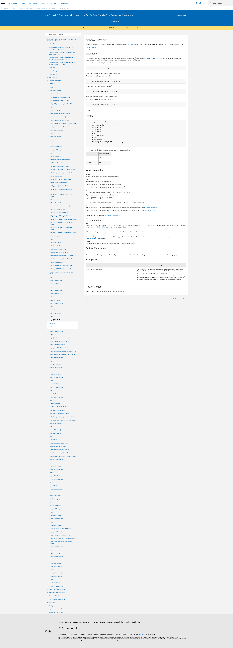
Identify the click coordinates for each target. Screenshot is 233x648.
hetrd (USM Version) (55, 300)
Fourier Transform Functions (57, 599)
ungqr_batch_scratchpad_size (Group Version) (63, 538)
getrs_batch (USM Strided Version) (59, 252)
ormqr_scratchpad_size (56, 377)
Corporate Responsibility (115, 622)
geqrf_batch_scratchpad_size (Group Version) (63, 123)
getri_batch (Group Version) (57, 209)
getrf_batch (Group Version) (58, 163)
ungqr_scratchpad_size (56, 547)
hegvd (51, 287)
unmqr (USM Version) (56, 563)
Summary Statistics (54, 596)
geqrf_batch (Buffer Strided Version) (60, 113)
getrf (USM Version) (55, 156)
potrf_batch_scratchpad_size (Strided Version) (63, 420)
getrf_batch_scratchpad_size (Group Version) (62, 169)
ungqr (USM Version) (55, 525)
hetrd (51, 297)
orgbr (51, 316)
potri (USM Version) (55, 430)
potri (51, 426)
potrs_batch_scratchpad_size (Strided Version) (63, 456)
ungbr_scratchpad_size (56, 518)
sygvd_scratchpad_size (56, 479)
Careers (102, 622)
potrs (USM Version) (55, 440)
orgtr (51, 361)
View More (114, 21)
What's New (52, 44)
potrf (51, 400)
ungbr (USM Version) (55, 515)
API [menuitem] (51, 327)
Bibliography (52, 606)
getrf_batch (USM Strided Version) (59, 166)
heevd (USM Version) (56, 280)
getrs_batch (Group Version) (58, 249)
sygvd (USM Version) (55, 476)
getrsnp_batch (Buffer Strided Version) (61, 265)
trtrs (51, 502)
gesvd (51, 143)
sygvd (51, 472)
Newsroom (86, 622)
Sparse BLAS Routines (55, 80)
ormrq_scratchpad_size (56, 387)
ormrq (51, 380)
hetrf (51, 307)
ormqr (51, 371)
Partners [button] (54, 3)
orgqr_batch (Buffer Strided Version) (60, 341)
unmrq (52, 570)
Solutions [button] (33, 3)
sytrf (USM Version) (55, 495)
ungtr (51, 550)
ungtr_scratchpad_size (56, 556)
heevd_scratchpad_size (56, 284)
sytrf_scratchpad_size (56, 499)
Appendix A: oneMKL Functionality (58, 609)
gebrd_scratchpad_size (56, 94)
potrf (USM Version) (55, 403)
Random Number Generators (57, 592)
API (90, 49)
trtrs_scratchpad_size (56, 509)
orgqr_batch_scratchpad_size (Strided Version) (63, 354)
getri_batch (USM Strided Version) (59, 212)
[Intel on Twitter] (63, 628)
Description (92, 47)
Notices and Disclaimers (56, 612)
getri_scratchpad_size (56, 236)
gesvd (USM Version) (56, 146)
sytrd (51, 482)
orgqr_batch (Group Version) (58, 344)
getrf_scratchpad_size (56, 176)
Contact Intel (77, 622)
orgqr (51, 334)
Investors (95, 622)
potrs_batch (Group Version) (58, 446)
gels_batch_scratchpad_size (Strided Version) (63, 104)
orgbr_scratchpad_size (56, 331)
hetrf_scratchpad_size (56, 313)
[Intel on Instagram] (76, 628)
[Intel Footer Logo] (48, 631)
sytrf (51, 492)
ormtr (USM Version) (55, 394)
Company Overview (64, 622)
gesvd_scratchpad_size (56, 150)
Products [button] (13, 3)
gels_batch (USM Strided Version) (59, 100)
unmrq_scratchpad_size (56, 576)
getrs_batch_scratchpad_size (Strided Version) (63, 259)
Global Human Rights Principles (170, 638)
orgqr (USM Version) (55, 338)
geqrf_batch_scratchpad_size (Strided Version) (63, 127)
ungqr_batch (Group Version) (58, 532)
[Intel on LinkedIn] (67, 628)
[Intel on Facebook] (59, 628)
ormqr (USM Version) (56, 374)
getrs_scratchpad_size (56, 262)
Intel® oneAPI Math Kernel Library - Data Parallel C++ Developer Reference (62, 40)
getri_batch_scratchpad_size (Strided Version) (63, 219)
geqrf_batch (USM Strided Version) (59, 120)
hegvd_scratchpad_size (56, 293)
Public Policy (136, 622)
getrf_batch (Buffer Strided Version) (60, 159)
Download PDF (181, 15)
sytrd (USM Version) (55, 486)
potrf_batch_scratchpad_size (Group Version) (62, 417)
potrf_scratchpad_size (56, 423)
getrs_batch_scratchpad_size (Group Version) (63, 255)
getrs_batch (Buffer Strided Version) (60, 246)
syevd (51, 463)
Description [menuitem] (53, 324)
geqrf (51, 107)
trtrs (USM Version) (55, 505)
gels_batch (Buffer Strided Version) (60, 97)
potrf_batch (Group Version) (58, 410)
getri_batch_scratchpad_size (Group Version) (62, 216)
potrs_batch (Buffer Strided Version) (60, 443)
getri (51, 199)
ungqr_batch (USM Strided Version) (60, 535)
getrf (51, 153)
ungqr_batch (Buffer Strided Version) (60, 528)
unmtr (51, 579)
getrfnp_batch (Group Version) (58, 182)
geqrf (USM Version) (55, 110)
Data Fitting (52, 602)
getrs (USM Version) (55, 242)
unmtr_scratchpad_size (56, 586)
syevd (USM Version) (55, 466)
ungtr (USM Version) (55, 553)
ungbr (51, 512)
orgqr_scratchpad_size (56, 357)
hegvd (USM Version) (56, 290)
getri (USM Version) (55, 202)
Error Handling (53, 74)
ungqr (51, 522)
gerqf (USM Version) (55, 136)
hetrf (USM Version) (55, 310)
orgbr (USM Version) (56, 320)
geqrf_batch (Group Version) (58, 117)
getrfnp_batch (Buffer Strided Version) (60, 179)
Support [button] (23, 3)
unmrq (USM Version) (56, 573)
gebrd (51, 87)
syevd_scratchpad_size (56, 469)
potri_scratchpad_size (56, 433)
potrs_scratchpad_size (56, 459)
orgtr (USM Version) (55, 364)
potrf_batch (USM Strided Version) (59, 413)
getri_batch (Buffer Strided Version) (60, 206)
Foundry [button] (64, 3)
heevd (51, 277)
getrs (51, 239)
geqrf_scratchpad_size (56, 130)
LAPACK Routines (54, 84)
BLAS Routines (53, 77)
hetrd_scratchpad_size (56, 303)
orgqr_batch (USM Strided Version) (59, 348)
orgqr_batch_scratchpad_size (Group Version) (63, 351)
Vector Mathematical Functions (57, 589)
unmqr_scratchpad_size (56, 566)
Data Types (52, 67)
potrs (51, 436)
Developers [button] (44, 3)
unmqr (52, 560)
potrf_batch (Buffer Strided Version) (60, 407)
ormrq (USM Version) (56, 384)
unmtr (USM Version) (56, 583)
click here (128, 28)
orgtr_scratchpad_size (56, 367)
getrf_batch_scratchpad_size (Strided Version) (63, 173)
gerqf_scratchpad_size (56, 140)
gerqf (51, 133)
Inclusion (127, 622)
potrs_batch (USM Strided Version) (59, 449)
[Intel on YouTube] (72, 628)
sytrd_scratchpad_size (56, 489)
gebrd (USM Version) (55, 90)
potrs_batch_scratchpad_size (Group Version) (63, 453)
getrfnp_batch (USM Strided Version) (60, 186)
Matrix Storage (53, 71)
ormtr (51, 390)
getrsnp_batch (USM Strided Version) (60, 269)
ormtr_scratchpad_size (56, 397)
